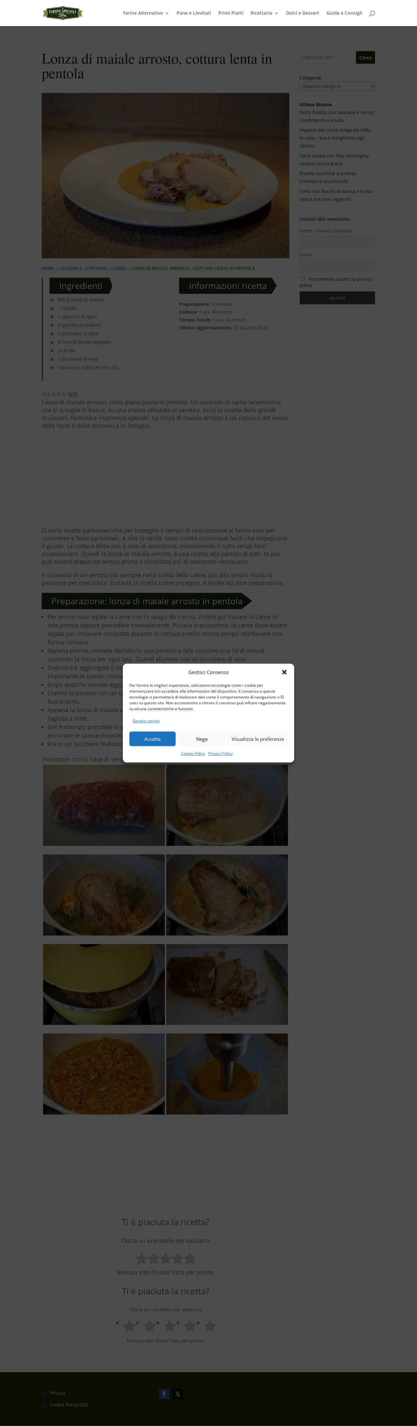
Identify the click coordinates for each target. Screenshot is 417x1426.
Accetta (152, 739)
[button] (284, 672)
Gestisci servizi (146, 721)
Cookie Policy (193, 753)
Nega (202, 739)
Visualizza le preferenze (258, 739)
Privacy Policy (220, 753)
